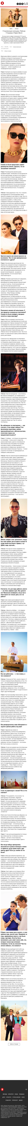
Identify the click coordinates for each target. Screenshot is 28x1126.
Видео (21, 1100)
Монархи (11, 1094)
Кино (23, 1097)
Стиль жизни (16, 1097)
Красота (8, 1097)
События (8, 1100)
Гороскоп (15, 1100)
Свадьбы (21, 1094)
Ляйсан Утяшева (7, 50)
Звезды (5, 1094)
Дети (3, 1097)
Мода (16, 1094)
